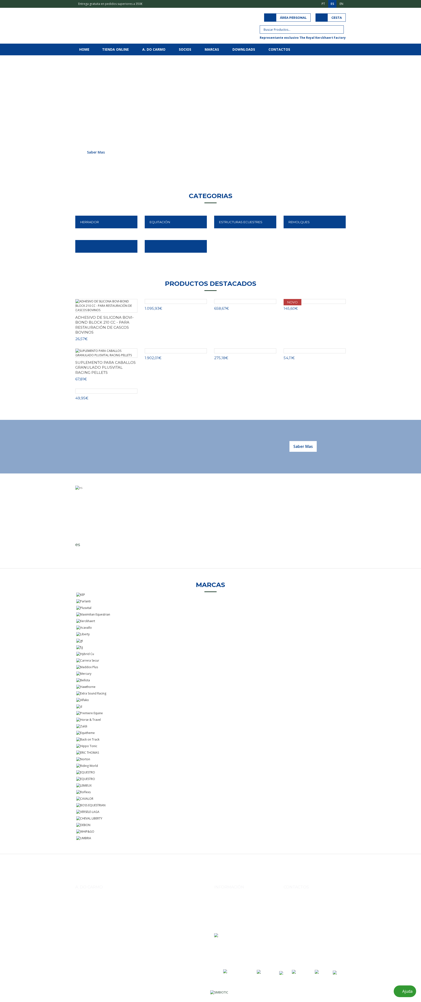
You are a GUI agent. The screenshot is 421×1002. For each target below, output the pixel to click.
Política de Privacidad (229, 921)
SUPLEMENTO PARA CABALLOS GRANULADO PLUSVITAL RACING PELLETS (105, 367)
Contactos (279, 49)
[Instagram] (288, 947)
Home (84, 49)
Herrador (89, 222)
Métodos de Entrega (228, 901)
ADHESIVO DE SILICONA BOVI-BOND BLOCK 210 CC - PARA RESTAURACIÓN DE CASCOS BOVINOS (104, 325)
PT (323, 4)
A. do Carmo (153, 49)
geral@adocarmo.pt (303, 935)
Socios (185, 49)
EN (341, 4)
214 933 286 (323, 923)
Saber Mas (96, 152)
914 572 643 (297, 912)
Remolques (299, 222)
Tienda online (115, 49)
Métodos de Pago (226, 908)
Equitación (160, 222)
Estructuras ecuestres (240, 222)
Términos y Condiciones (231, 914)
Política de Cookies (227, 928)
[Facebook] (298, 947)
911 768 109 (316, 912)
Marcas (212, 49)
